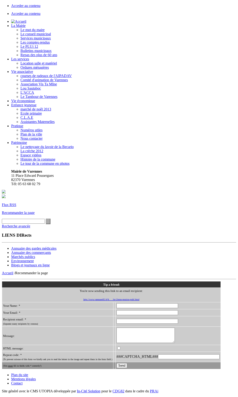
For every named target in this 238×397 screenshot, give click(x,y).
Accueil (7, 273)
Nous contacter (31, 138)
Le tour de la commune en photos (44, 163)
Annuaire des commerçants (31, 253)
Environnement (22, 261)
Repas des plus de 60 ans (38, 55)
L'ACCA (27, 92)
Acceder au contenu (25, 6)
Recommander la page (18, 213)
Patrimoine (19, 143)
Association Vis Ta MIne (38, 84)
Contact (17, 383)
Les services (20, 59)
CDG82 (118, 391)
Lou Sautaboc (30, 88)
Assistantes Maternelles (37, 122)
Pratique (17, 126)
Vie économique (23, 101)
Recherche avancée (16, 226)
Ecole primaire (31, 113)
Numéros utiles (31, 130)
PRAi (154, 391)
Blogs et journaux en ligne (30, 265)
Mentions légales (23, 379)
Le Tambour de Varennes (38, 97)
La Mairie (18, 26)
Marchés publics (23, 257)
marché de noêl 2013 (35, 109)
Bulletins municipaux (36, 51)
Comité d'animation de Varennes (44, 80)
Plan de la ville (31, 134)
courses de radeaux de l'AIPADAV (46, 76)
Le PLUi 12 (29, 46)
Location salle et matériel (38, 63)
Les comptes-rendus (35, 42)
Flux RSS (9, 205)
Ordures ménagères (34, 67)
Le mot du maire (32, 30)
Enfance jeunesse (23, 105)
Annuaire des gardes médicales (33, 248)
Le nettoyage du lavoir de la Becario (47, 147)
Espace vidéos (30, 155)
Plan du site (19, 375)
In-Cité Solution (88, 391)
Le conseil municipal (35, 34)
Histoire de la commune (37, 159)
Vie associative (22, 72)
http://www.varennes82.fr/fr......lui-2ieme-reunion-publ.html (111, 299)
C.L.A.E (26, 117)
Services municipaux (35, 38)
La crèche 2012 (31, 151)
